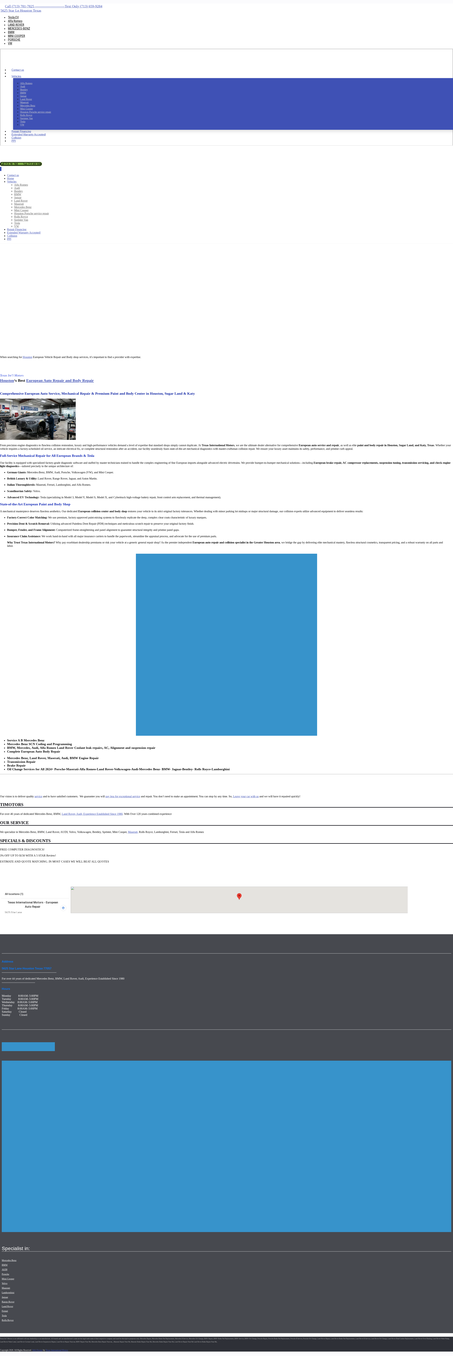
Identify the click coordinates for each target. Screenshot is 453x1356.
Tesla (381, 920)
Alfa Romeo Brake (43, 922)
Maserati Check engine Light (58, 922)
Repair (397, 920)
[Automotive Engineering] (23, 64)
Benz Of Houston (348, 920)
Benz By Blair (328, 920)
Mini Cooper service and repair (402, 918)
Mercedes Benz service (119, 552)
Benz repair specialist (159, 918)
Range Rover (8, 1301)
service (38, 796)
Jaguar (5, 1297)
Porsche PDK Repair (114, 922)
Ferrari (5, 1311)
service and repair (286, 920)
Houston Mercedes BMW (236, 552)
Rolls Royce (8, 1320)
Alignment (166, 552)
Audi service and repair (278, 918)
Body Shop (40, 918)
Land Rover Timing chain (153, 922)
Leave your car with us (246, 796)
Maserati (6, 1288)
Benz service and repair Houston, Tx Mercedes (120, 918)
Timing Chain (196, 922)
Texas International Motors (57, 1350)
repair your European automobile (33, 552)
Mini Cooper (8, 1278)
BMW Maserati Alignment (80, 552)
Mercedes (418, 920)
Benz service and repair (25, 920)
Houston (27, 357)
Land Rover (232, 920)
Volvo (187, 920)
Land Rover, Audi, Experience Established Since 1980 (92, 813)
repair (183, 918)
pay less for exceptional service (122, 796)
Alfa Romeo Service (8, 922)
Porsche (123, 920)
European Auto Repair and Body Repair (60, 380)
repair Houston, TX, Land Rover (345, 918)
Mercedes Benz (9, 1260)
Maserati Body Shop (91, 922)
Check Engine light (435, 920)
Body (412, 920)
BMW (214, 918)
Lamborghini (8, 1292)
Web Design (37, 1350)
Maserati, (133, 831)
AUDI (4, 1269)
